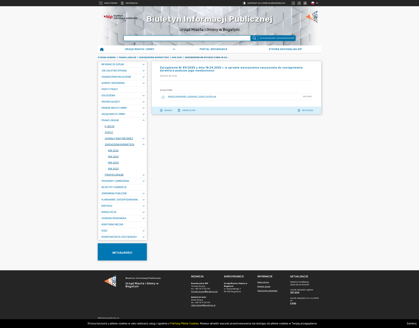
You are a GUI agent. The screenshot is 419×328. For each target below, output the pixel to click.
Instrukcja (132, 3)
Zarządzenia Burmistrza (154, 57)
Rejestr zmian (263, 286)
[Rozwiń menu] (143, 64)
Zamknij (412, 323)
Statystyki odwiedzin (267, 291)
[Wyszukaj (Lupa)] (254, 38)
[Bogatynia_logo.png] (311, 17)
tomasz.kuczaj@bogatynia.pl (204, 292)
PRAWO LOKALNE (127, 57)
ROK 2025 (177, 57)
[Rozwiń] (174, 49)
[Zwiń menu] (143, 120)
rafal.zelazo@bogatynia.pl (203, 305)
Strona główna (107, 57)
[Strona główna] (102, 49)
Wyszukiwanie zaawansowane (277, 38)
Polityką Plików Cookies (184, 323)
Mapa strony (111, 3)
